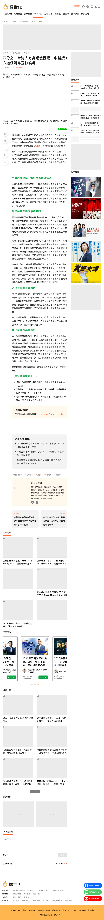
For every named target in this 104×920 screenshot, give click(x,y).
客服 (24, 910)
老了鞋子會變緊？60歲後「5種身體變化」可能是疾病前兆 (51, 720)
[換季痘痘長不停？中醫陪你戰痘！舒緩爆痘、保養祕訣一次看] (52, 547)
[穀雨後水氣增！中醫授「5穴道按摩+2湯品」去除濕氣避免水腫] (52, 579)
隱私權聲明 (56, 910)
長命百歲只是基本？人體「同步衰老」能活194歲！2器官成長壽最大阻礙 (18, 783)
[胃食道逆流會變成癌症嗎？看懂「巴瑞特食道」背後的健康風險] (52, 736)
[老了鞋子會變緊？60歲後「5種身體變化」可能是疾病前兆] (52, 705)
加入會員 (16, 900)
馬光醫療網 (19, 67)
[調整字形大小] (5, 162)
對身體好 (27, 53)
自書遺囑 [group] (25, 21)
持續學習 (18, 13)
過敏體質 (30, 474)
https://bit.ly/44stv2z (53, 413)
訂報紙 (74, 910)
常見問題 (46, 900)
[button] (99, 7)
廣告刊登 (27, 893)
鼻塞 (39, 474)
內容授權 (36, 893)
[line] (87, 7)
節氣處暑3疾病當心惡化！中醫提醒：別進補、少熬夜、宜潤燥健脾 (52, 783)
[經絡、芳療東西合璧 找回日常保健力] (18, 705)
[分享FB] (5, 133)
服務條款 (41, 910)
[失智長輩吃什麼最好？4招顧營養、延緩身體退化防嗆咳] (18, 736)
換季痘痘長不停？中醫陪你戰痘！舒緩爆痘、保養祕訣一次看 (52, 562)
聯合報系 (66, 910)
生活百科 (38, 13)
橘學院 (66, 13)
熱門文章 (75, 80)
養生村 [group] (6, 21)
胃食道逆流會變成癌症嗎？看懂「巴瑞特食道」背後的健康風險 (52, 751)
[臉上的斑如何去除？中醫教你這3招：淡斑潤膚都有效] (18, 610)
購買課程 (76, 6)
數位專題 (75, 13)
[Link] (32, 502)
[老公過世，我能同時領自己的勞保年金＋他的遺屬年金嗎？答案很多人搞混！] (75, 117)
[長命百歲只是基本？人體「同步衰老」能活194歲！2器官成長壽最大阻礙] (18, 768)
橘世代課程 (17, 897)
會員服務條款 (57, 900)
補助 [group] (33, 21)
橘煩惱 (58, 13)
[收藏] (5, 155)
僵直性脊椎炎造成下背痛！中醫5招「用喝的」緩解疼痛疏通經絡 (18, 562)
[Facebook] (37, 502)
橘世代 (5, 53)
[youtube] (92, 7)
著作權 (48, 910)
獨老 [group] (40, 21)
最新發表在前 (61, 863)
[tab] (31, 684)
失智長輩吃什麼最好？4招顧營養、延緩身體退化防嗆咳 (17, 751)
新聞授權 (32, 910)
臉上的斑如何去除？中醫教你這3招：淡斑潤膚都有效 (18, 625)
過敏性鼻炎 (18, 474)
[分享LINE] (5, 141)
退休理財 (8, 13)
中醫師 (58, 474)
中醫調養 (48, 474)
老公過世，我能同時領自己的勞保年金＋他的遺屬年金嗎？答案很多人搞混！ (90, 116)
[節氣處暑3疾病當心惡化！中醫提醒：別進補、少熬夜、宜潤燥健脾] (52, 768)
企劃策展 (85, 13)
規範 (4, 855)
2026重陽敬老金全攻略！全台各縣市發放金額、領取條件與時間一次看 (90, 87)
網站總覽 (91, 910)
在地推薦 (28, 13)
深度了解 (11, 677)
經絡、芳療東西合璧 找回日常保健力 (18, 720)
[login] (96, 7)
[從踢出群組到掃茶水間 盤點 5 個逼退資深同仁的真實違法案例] (75, 102)
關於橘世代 (17, 893)
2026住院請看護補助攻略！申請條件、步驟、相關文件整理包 (90, 124)
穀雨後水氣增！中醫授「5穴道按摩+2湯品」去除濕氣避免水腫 (52, 593)
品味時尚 (48, 13)
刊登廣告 (12, 910)
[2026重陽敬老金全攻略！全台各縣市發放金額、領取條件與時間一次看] (75, 88)
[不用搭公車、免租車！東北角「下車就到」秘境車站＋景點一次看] (75, 95)
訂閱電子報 (36, 900)
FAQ (19, 910)
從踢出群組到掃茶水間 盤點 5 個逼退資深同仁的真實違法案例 (90, 101)
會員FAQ (27, 897)
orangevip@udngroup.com (23, 890)
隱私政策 (68, 900)
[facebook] (83, 7)
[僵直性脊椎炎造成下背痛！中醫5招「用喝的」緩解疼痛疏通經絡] (18, 547)
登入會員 (25, 900)
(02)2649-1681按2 (42, 890)
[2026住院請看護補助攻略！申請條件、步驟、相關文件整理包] (75, 125)
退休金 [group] (15, 21)
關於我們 (82, 910)
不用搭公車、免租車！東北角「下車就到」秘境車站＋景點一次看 (90, 94)
